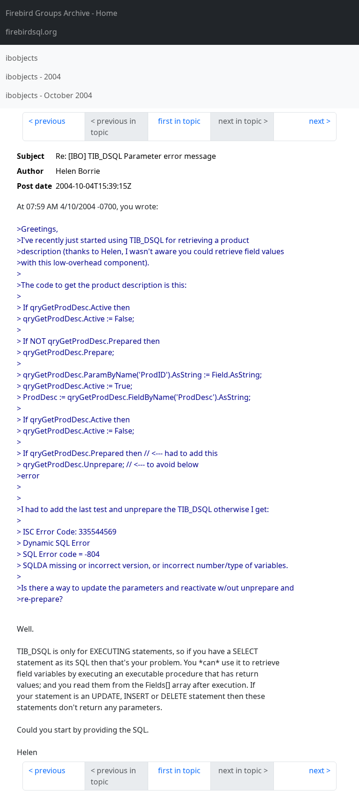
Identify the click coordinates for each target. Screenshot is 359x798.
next (316, 121)
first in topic (179, 121)
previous (50, 121)
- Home (61, 13)
